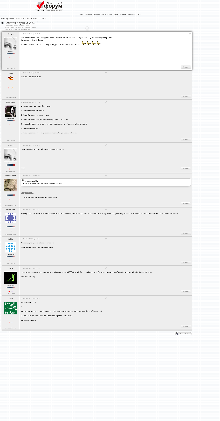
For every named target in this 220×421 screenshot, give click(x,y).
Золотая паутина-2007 (20, 23)
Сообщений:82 (10, 68)
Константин (10, 210)
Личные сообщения (127, 14)
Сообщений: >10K (10, 97)
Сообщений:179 (11, 140)
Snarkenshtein (10, 176)
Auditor (10, 239)
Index (81, 14)
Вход (139, 14)
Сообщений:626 (11, 294)
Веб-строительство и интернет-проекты (31, 19)
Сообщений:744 (11, 263)
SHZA (10, 268)
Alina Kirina (10, 102)
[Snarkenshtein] (23, 168)
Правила (88, 14)
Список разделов (8, 19)
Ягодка (10, 34)
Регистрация (113, 14)
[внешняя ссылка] (28, 277)
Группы (103, 14)
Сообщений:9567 (10, 234)
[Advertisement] (67, 55)
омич (10, 73)
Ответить (186, 67)
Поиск (96, 14)
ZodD (11, 298)
